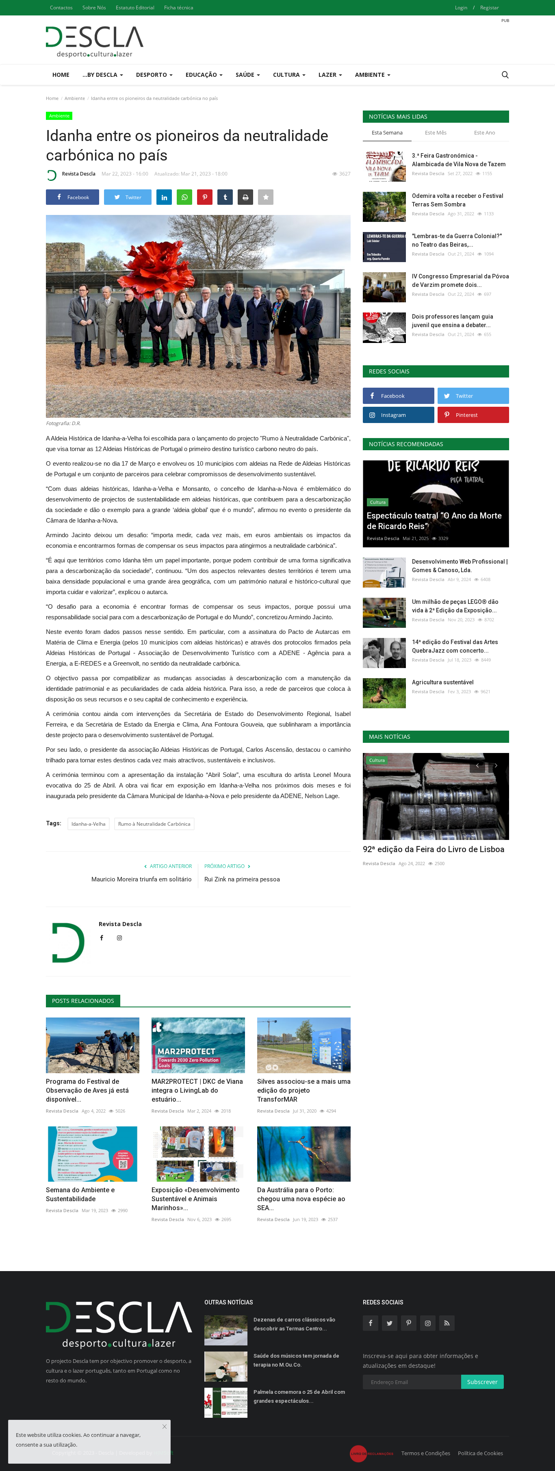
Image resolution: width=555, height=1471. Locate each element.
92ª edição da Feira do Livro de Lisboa (434, 849)
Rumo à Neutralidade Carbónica (154, 823)
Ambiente (75, 98)
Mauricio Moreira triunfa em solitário (141, 879)
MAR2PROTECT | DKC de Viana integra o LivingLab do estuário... (197, 1090)
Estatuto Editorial (135, 7)
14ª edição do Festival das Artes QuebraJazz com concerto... (455, 646)
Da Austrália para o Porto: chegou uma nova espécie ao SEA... (301, 1199)
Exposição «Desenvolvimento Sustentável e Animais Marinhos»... (196, 1199)
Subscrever (482, 1382)
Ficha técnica (178, 7)
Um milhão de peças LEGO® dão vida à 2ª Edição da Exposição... (455, 606)
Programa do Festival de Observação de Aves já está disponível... (87, 1090)
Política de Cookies (480, 1453)
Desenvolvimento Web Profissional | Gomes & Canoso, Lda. (460, 565)
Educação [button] (202, 74)
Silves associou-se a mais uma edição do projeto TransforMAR (304, 1090)
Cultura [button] (287, 74)
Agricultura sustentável (443, 682)
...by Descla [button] (100, 74)
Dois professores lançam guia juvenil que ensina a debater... (452, 320)
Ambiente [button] (370, 74)
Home (60, 74)
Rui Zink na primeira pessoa (242, 879)
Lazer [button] (328, 74)
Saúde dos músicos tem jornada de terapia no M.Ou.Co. (296, 1360)
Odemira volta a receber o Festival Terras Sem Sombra (457, 200)
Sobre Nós (94, 7)
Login (461, 7)
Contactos (61, 7)
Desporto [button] (152, 74)
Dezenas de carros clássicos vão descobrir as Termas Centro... (294, 1324)
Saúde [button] (246, 74)
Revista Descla (78, 173)
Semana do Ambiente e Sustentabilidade (80, 1194)
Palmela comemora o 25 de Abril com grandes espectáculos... (299, 1396)
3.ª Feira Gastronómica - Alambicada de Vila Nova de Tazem (459, 159)
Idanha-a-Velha (89, 823)
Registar (489, 7)
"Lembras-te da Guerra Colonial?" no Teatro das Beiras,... (457, 240)
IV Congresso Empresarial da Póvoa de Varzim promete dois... (460, 280)
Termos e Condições (425, 1453)
